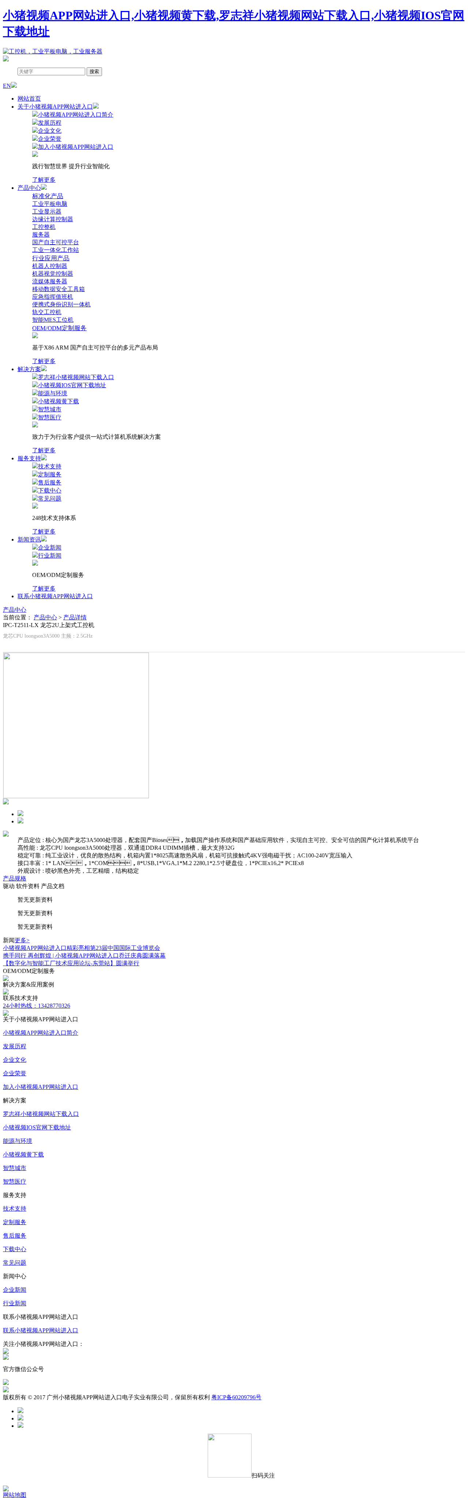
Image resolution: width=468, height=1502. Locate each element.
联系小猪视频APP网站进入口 (55, 596)
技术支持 (14, 1208)
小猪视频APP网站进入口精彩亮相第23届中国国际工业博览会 (81, 948)
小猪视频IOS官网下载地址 (37, 1127)
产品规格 (14, 878)
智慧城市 (14, 1168)
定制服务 (14, 1222)
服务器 (41, 234)
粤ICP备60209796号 (236, 1397)
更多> (22, 940)
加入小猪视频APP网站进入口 (40, 1087)
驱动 (9, 886)
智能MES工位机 (52, 320)
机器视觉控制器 (52, 274)
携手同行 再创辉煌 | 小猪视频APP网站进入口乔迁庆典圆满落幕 (84, 955)
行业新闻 (14, 1303)
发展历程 (14, 1046)
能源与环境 (17, 1141)
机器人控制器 (49, 266)
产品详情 (75, 617)
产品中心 (14, 610)
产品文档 (52, 886)
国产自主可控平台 (55, 242)
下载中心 (14, 1249)
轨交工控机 (46, 312)
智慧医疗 (14, 1181)
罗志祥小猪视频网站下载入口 (41, 1114)
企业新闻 (14, 1290)
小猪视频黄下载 (23, 1154)
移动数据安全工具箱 (58, 289)
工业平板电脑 (49, 204)
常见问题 (14, 1263)
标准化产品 (47, 196)
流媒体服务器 (49, 281)
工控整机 (44, 227)
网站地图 (14, 1495)
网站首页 (29, 98)
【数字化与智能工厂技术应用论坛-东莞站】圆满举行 (71, 963)
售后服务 (14, 1236)
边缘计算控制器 (52, 219)
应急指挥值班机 (52, 297)
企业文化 (14, 1060)
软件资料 (27, 886)
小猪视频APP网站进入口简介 (40, 1033)
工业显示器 (46, 211)
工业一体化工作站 (55, 250)
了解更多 (44, 180)
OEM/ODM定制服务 (59, 328)
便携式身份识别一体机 (61, 304)
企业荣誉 (14, 1073)
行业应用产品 (50, 258)
